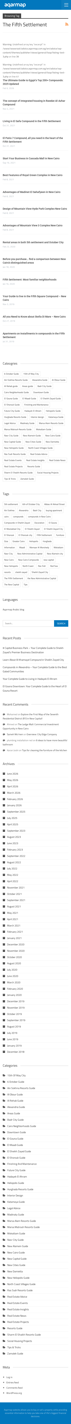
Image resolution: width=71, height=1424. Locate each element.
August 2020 (14, 963)
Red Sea (54, 566)
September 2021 (16, 900)
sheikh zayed (21, 572)
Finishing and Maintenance (36, 405)
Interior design (37, 417)
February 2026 (15, 799)
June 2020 (12, 976)
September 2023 (16, 830)
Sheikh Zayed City (40, 572)
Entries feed (12, 1382)
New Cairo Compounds (28, 560)
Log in (9, 1377)
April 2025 (12, 824)
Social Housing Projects (48, 472)
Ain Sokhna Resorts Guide (16, 380)
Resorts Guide (33, 466)
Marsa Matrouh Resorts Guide (17, 429)
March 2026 (13, 792)
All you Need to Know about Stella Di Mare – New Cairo (34, 316)
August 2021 (14, 906)
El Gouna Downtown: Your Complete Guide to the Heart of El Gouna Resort (35, 688)
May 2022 (12, 874)
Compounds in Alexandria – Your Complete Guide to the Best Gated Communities (35, 669)
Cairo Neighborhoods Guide (16, 392)
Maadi (22, 547)
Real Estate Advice (38, 454)
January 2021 (14, 938)
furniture (60, 535)
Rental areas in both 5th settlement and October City (33, 242)
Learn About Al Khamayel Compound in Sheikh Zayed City (33, 659)
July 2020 (12, 969)
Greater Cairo (19, 541)
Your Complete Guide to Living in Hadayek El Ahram (30, 678)
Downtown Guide (41, 392)
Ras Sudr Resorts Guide (15, 454)
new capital (49, 560)
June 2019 (12, 1039)
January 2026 (14, 805)
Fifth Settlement (44, 535)
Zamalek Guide (27, 479)
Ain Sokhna (9, 510)
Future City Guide (12, 411)
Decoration (39, 523)
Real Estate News (57, 460)
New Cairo (9, 560)
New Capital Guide (12, 442)
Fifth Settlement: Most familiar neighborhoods (29, 279)
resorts (7, 572)
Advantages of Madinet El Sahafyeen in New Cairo (31, 192)
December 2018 (15, 1051)
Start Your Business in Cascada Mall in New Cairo (31, 158)
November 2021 (16, 887)
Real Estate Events (13, 460)
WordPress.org (14, 1393)
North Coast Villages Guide (40, 448)
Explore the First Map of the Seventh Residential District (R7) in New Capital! (30, 716)
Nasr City (8, 554)
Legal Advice (10, 423)
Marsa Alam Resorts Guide (51, 423)
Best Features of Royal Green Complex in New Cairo (32, 175)
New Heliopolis (11, 566)
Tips (25, 584)
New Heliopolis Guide (14, 448)
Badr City (37, 510)
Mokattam (58, 547)
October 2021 (14, 894)
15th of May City (31, 374)
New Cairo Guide (52, 435)
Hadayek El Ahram (32, 411)
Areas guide (27, 386)
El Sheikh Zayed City (53, 529)
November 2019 (16, 1007)
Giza (6, 541)
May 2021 (12, 912)
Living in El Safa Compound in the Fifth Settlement (32, 121)
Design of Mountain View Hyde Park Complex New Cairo (35, 208)
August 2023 (14, 837)
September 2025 (16, 811)
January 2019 (14, 1045)
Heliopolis (33, 541)
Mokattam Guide (43, 429)
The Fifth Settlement (13, 578)
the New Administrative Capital (41, 578)
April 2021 (12, 919)
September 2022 (16, 856)
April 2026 (12, 786)
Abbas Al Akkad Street (54, 504)
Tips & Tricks (10, 479)
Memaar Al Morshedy (39, 547)
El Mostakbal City (12, 529)
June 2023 (12, 843)
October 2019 (14, 1014)
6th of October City (31, 504)
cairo (6, 516)
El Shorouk (9, 535)
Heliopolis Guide (53, 411)
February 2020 (15, 988)
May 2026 (12, 780)
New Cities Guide (33, 442)
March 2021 (13, 925)
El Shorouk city (25, 535)
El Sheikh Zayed (32, 529)
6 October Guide (11, 374)
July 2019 (12, 1033)
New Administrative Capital (29, 554)
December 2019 (15, 1001)
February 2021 (15, 931)
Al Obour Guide (58, 380)
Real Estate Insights (35, 460)
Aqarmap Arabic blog (13, 609)
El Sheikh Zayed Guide (51, 398)
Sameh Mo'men (15, 734)
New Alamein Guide (32, 435)
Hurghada (47, 541)
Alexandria (23, 510)
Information (9, 547)
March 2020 (13, 982)
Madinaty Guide (27, 423)
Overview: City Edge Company (42, 734)
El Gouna (53, 523)
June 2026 (12, 773)
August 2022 (14, 862)
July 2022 (12, 868)
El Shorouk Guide (12, 405)
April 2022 (12, 881)
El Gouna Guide (11, 398)
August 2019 (14, 1026)
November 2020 (16, 950)
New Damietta (52, 442)
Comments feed (14, 1387)
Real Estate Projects (13, 466)
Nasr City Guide (11, 435)
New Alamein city (55, 554)
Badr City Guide (45, 386)
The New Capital (11, 584)
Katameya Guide (55, 417)
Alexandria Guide (39, 380)
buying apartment (54, 510)
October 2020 (14, 957)
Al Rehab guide (11, 386)
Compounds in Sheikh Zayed (17, 523)
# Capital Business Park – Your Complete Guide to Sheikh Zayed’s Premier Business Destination (33, 650)
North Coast (28, 566)
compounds (18, 516)
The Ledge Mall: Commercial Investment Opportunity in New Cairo (31, 726)
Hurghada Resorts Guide (15, 417)
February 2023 (15, 849)
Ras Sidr (42, 566)
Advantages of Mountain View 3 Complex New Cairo (32, 225)
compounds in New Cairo (39, 516)
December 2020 (15, 944)
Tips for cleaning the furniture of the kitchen (44, 750)
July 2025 (12, 818)
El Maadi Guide (29, 398)
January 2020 (14, 995)
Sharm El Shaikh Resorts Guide (18, 472)
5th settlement (11, 504)
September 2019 (16, 1020)
